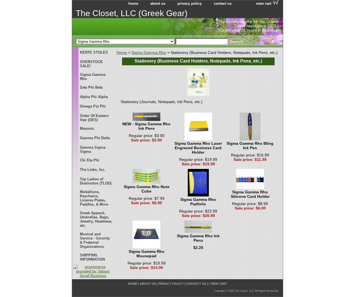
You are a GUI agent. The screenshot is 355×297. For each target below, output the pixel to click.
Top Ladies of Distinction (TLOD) (95, 181)
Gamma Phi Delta (95, 138)
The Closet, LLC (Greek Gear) (131, 13)
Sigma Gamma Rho (148, 52)
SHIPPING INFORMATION (92, 257)
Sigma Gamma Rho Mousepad (146, 253)
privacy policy (190, 3)
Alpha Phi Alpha (94, 97)
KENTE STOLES (94, 52)
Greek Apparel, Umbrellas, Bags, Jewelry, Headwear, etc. (96, 219)
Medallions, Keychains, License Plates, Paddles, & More (94, 198)
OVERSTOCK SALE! (91, 64)
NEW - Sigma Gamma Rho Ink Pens (146, 126)
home (133, 3)
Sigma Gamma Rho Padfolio (198, 201)
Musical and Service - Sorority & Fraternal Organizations (95, 240)
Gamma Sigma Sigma (92, 149)
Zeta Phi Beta (91, 87)
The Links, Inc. (92, 170)
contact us (223, 3)
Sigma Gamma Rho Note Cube (146, 188)
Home (121, 52)
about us (157, 3)
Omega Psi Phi (93, 106)
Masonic (87, 128)
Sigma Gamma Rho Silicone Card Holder (250, 194)
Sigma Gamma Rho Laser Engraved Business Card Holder (198, 147)
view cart (263, 3)
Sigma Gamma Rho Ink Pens (198, 238)
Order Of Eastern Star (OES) (94, 118)
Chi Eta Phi (89, 160)
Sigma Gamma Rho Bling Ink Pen (250, 145)
